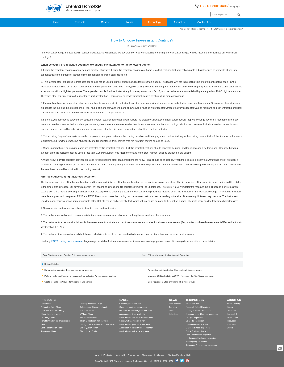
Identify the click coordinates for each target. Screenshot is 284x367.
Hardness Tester (87, 310)
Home (55, 22)
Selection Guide (192, 304)
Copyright (120, 355)
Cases (105, 22)
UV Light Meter (86, 314)
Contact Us (203, 22)
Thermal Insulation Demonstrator (94, 321)
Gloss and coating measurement (133, 307)
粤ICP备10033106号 (163, 361)
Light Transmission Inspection (198, 335)
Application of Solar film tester (132, 314)
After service (133, 355)
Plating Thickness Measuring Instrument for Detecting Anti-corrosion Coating (80, 276)
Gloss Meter (46, 304)
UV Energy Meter (48, 317)
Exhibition (173, 314)
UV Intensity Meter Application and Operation (168, 255)
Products (80, 22)
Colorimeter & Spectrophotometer (94, 307)
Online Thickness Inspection (198, 331)
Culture (230, 328)
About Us (179, 22)
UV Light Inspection (194, 317)
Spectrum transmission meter (132, 321)
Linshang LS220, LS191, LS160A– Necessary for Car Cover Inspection (181, 276)
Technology (154, 22)
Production (231, 321)
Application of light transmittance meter (136, 317)
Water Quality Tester (89, 328)
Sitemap (160, 355)
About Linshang (233, 304)
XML (182, 355)
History (230, 307)
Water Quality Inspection (196, 342)
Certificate (231, 310)
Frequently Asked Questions (198, 307)
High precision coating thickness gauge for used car (68, 270)
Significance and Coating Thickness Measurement (71, 255)
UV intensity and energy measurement (135, 310)
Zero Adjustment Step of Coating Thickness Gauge (171, 282)
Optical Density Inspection (197, 324)
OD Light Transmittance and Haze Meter (97, 324)
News (129, 22)
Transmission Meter (88, 317)
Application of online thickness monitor (136, 328)
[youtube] (187, 361)
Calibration (147, 355)
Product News (175, 304)
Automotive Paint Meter (51, 307)
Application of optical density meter (134, 331)
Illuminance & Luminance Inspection (201, 345)
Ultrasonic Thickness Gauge (53, 310)
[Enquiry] (280, 348)
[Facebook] (176, 361)
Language (235, 6)
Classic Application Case (130, 304)
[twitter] (182, 361)
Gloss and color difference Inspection (202, 314)
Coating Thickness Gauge (91, 304)
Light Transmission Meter (51, 328)
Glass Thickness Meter (51, 314)
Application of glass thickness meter (135, 324)
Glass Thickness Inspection (198, 328)
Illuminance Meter (48, 331)
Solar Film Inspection (195, 321)
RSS (188, 355)
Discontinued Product (89, 331)
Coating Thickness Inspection (198, 310)
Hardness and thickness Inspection (201, 338)
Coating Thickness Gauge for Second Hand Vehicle (68, 282)
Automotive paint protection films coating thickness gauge (175, 270)
